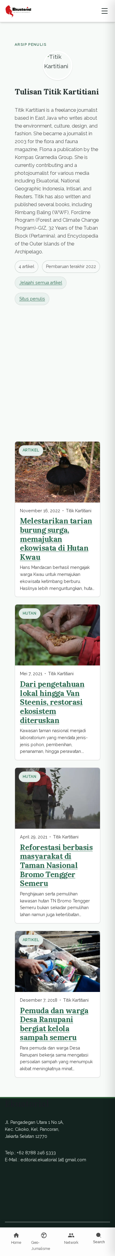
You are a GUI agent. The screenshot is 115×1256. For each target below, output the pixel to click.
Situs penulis (32, 298)
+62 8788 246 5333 (36, 1152)
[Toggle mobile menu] (104, 11)
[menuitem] (16, 1239)
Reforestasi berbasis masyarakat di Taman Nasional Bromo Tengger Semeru (56, 865)
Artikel (31, 450)
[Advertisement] (57, 372)
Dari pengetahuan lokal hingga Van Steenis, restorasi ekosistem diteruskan (52, 702)
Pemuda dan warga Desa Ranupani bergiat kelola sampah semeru (54, 1024)
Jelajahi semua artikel (40, 282)
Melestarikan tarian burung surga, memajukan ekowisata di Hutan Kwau (56, 539)
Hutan (30, 613)
